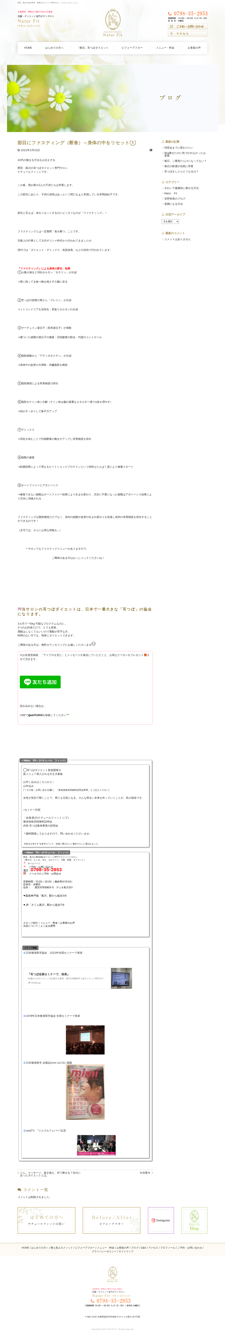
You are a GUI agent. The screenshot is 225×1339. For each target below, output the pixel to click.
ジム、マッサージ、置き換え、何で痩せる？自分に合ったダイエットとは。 (50, 1174)
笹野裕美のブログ (174, 198)
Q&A (143, 1247)
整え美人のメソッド (62, 1247)
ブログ (135, 1247)
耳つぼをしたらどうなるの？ (181, 171)
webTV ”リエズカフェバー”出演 (46, 1130)
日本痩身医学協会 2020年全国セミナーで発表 (54, 952)
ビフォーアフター (132, 47)
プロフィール (167, 1247)
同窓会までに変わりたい (178, 147)
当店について (30, 925)
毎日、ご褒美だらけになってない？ (185, 161)
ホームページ (34, 863)
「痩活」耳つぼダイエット (92, 47)
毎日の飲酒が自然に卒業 (178, 166)
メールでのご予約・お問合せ (45, 873)
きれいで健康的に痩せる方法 (181, 188)
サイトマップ (126, 1251)
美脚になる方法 (173, 204)
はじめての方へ (54, 47)
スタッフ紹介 (30, 922)
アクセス (153, 1247)
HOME (28, 47)
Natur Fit (170, 193)
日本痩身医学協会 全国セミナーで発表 (57, 1015)
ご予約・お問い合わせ (189, 1247)
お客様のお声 (67, 922)
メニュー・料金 (165, 47)
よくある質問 (47, 925)
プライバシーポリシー (104, 1251)
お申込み (28, 786)
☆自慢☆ (145, 1172)
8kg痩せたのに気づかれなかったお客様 (185, 154)
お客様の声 (194, 47)
